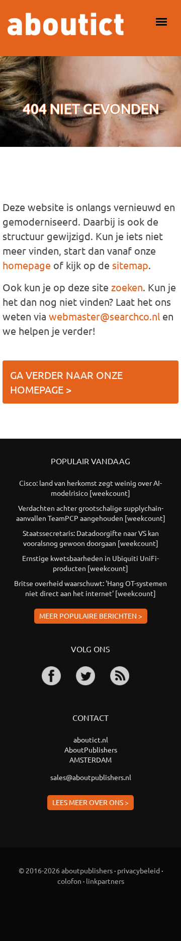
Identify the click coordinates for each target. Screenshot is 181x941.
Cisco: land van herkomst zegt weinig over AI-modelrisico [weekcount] (90, 487)
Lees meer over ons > (90, 802)
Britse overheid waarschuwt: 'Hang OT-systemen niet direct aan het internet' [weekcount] (90, 588)
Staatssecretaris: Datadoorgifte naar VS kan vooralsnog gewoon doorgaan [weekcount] (91, 537)
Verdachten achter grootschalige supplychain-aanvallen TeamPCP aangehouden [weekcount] (90, 512)
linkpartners (105, 880)
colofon (69, 880)
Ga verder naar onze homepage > (66, 382)
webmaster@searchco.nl (104, 316)
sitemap (130, 265)
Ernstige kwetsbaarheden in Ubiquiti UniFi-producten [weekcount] (90, 563)
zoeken (127, 287)
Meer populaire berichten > (90, 615)
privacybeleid (138, 870)
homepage (27, 265)
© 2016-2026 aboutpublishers (66, 870)
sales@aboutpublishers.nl (90, 777)
